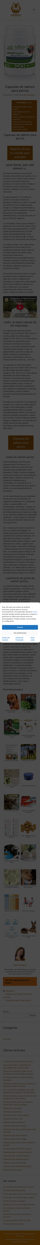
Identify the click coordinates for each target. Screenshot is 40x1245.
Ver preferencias (20, 633)
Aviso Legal (32, 638)
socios (35, 612)
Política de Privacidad (19, 638)
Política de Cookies (6, 638)
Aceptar (20, 627)
